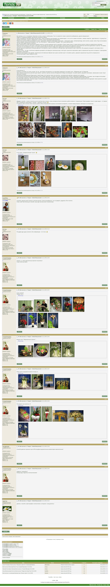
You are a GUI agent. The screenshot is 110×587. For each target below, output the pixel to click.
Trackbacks (5, 553)
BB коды (4, 549)
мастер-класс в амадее (7, 536)
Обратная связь (92, 584)
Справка (27, 17)
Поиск (55, 9)
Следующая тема (59, 539)
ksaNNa (5, 198)
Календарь (62, 17)
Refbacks (4, 555)
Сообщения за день (84, 17)
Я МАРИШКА (7, 258)
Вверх (108, 584)
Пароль (85, 16)
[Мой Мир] (10, 23)
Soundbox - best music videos (55, 577)
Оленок (5, 33)
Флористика (29, 14)
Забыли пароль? (104, 14)
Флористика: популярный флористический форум (14, 14)
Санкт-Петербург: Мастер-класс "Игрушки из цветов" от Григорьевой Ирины (19, 564)
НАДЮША (6, 446)
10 (105, 366)
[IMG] (4, 551)
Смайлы (4, 550)
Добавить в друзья (6, 47)
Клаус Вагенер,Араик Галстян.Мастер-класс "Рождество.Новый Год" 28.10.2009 (19, 571)
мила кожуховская (16, 536)
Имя (84, 14)
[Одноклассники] (8, 23)
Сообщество (43, 17)
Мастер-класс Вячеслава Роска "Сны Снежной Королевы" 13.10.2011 (17, 566)
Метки (3, 534)
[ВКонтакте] (4, 23)
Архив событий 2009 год (51, 14)
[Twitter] (6, 23)
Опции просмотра (102, 29)
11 (105, 399)
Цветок (5, 501)
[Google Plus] (12, 23)
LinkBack (87, 29)
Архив (104, 584)
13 (105, 466)
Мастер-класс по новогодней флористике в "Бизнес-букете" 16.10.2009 (18, 573)
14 (105, 498)
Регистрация (11, 17)
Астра (5, 98)
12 (105, 444)
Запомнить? (97, 14)
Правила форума (6, 557)
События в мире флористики (39, 14)
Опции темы (94, 29)
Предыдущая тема (51, 539)
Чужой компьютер (100, 6)
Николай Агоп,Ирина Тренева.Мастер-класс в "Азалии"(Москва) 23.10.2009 (18, 569)
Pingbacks (5, 554)
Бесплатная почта (100, 1)
